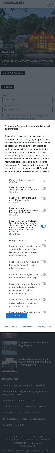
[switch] (43, 188)
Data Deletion (10, 326)
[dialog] (27, 226)
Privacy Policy (44, 326)
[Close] (49, 127)
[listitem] (27, 181)
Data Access (27, 326)
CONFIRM (17, 316)
